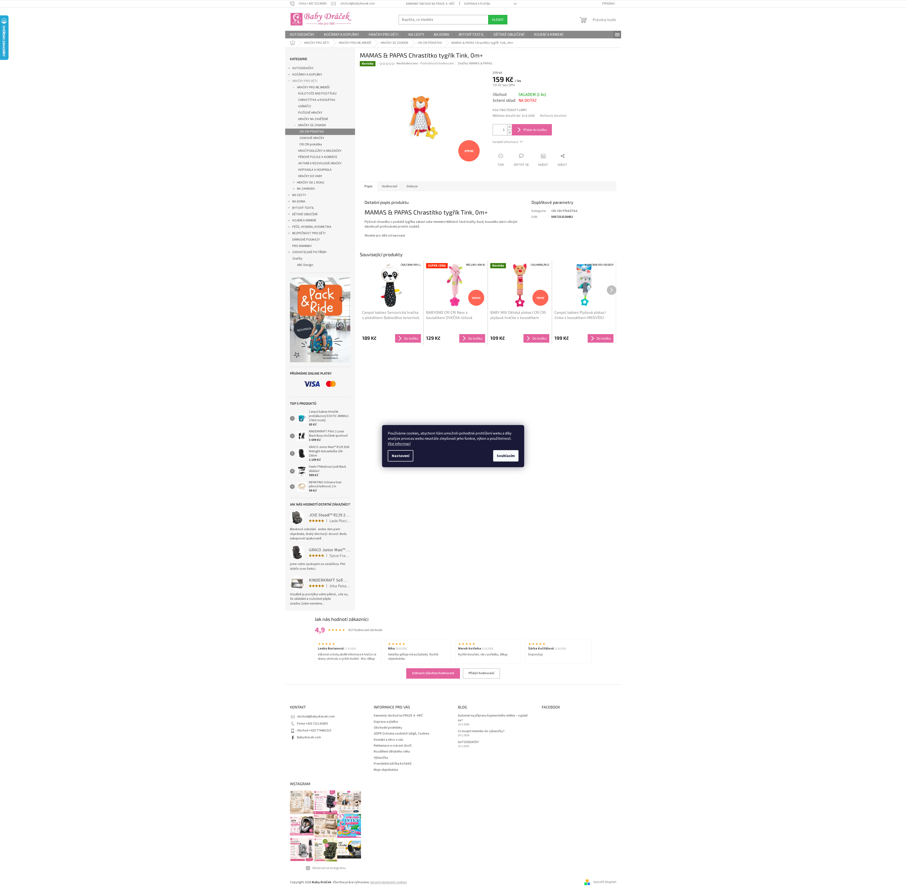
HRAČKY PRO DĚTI (304, 81)
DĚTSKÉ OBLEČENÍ (304, 214)
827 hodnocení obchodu (365, 630)
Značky (297, 258)
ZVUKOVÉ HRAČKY (311, 138)
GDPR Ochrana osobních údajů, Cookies (401, 733)
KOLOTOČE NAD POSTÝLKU (317, 93)
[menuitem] (302, 34)
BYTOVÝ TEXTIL (303, 208)
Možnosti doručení (553, 116)
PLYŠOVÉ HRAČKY (310, 112)
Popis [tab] (369, 186)
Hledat (498, 20)
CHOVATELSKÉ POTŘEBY (309, 252)
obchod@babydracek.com (316, 716)
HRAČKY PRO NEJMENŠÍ (313, 87)
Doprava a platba (477, 4)
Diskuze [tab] (412, 186)
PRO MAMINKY (302, 246)
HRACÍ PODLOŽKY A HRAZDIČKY (320, 150)
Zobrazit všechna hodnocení (433, 673)
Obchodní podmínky (388, 727)
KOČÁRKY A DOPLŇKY (307, 74)
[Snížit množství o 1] (509, 132)
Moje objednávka (386, 769)
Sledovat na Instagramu (329, 868)
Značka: (475, 63)
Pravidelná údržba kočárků (392, 763)
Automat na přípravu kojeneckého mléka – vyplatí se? (492, 717)
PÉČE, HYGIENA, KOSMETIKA (311, 226)
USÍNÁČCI (304, 106)
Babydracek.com (309, 737)
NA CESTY (299, 195)
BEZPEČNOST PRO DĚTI (308, 233)
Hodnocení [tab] (389, 186)
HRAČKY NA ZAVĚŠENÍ (313, 119)
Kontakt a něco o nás (388, 739)
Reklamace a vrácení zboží (392, 745)
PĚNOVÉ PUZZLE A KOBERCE (317, 157)
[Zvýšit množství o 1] (509, 127)
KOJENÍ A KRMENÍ (304, 220)
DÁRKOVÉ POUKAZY (306, 239)
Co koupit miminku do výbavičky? (481, 731)
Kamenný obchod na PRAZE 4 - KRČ (430, 4)
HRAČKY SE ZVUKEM (312, 125)
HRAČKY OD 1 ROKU (310, 182)
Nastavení (400, 455)
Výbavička (381, 757)
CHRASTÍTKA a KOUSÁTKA (316, 100)
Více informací (399, 443)
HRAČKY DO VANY (310, 176)
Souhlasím (506, 455)
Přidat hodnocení (481, 673)
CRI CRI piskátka (310, 144)
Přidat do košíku (535, 130)
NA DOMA (298, 201)
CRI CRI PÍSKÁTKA (311, 131)
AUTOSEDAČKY (302, 68)
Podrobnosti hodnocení (437, 63)
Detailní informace (505, 142)
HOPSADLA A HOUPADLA (315, 169)
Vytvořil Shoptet (604, 882)
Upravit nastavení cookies (388, 882)
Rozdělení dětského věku (392, 751)
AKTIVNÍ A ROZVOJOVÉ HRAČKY (320, 163)
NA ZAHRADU (306, 188)
